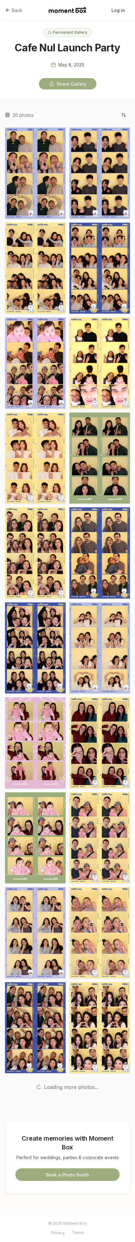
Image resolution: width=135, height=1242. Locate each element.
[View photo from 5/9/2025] (35, 173)
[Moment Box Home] (67, 10)
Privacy (58, 1232)
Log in (118, 10)
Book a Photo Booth (67, 1174)
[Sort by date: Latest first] (123, 115)
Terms (78, 1232)
